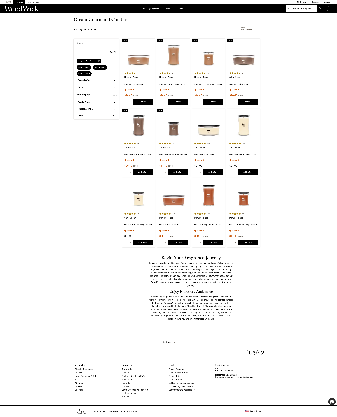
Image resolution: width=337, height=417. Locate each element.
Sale (181, 9)
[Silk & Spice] (243, 73)
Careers (78, 386)
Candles (169, 9)
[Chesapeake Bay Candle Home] (32, 2)
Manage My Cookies (178, 372)
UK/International (129, 393)
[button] (327, 2)
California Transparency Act (181, 383)
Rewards (126, 383)
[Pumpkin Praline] (173, 213)
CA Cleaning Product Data (181, 386)
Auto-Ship (81, 94)
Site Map (79, 390)
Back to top (168, 342)
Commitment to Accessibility (182, 390)
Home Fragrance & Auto (86, 376)
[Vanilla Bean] (208, 143)
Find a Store (127, 379)
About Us (79, 383)
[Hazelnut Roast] (138, 73)
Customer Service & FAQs (133, 376)
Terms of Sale (175, 379)
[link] (302, 2)
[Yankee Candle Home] (8, 2)
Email (218, 368)
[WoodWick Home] (19, 2)
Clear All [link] (113, 52)
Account (125, 372)
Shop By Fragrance (151, 9)
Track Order (127, 369)
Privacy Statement (177, 369)
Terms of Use (175, 376)
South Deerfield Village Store (135, 390)
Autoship (126, 386)
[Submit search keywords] (320, 8)
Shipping (126, 396)
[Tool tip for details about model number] (88, 94)
